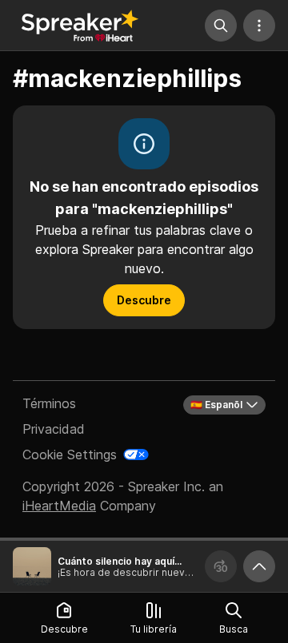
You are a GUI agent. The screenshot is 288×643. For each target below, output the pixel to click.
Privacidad (53, 429)
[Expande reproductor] (259, 566)
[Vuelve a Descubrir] (80, 26)
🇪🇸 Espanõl (216, 405)
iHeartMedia (59, 506)
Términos (49, 403)
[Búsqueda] (221, 26)
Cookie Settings (69, 454)
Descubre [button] (144, 300)
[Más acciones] (259, 26)
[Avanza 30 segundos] (221, 566)
